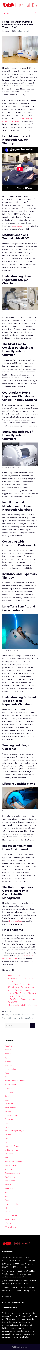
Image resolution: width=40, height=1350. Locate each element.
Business (8, 1088)
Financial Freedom (12, 1115)
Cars (7, 1096)
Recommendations (12, 1173)
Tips (6, 1208)
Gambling (9, 1119)
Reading (8, 1169)
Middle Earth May (12, 1150)
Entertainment (10, 1107)
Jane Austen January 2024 (16, 1131)
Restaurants (10, 1181)
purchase (21, 1018)
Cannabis (9, 1092)
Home (7, 1127)
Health (8, 1011)
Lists (6, 1142)
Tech (7, 1200)
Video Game (10, 1219)
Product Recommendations (16, 1161)
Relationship (10, 1177)
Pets (6, 1158)
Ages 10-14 (9, 1050)
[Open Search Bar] (35, 13)
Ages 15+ (8, 1054)
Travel (7, 1211)
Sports (7, 1196)
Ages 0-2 (8, 1046)
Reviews (8, 1185)
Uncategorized (11, 1215)
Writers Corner (11, 1227)
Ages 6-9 (8, 1061)
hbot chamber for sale (20, 226)
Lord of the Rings (12, 1146)
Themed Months (11, 1204)
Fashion (8, 1111)
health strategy (15, 921)
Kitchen (8, 1134)
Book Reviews (10, 1084)
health (17, 1015)
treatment (30, 1018)
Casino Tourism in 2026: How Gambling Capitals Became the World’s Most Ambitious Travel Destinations (18, 1274)
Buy (6, 1015)
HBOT (11, 1015)
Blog (6, 1077)
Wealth (8, 1223)
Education (9, 1104)
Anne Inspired (10, 1069)
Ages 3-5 (8, 1057)
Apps (7, 1073)
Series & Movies (11, 1188)
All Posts (8, 1065)
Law (6, 1138)
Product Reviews (11, 1165)
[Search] (32, 1025)
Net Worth (9, 1154)
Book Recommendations (15, 1080)
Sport (7, 1192)
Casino (8, 1100)
